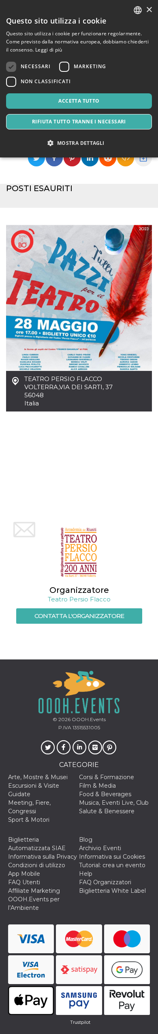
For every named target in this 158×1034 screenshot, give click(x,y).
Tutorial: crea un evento (112, 865)
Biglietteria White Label (112, 890)
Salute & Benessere (107, 811)
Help (85, 873)
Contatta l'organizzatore (79, 616)
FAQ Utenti (24, 882)
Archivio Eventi (100, 848)
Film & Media (97, 785)
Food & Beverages (105, 794)
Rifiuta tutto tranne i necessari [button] (79, 121)
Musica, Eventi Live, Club (114, 802)
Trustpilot (80, 1022)
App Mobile (24, 873)
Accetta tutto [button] (78, 100)
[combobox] (138, 10)
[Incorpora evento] (125, 157)
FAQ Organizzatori (105, 882)
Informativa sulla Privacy (42, 856)
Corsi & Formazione (106, 777)
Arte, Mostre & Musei (38, 777)
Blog (85, 839)
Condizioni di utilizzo (36, 865)
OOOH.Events (88, 719)
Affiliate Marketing (34, 890)
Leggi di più (48, 49)
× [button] (149, 10)
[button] (79, 143)
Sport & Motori (28, 819)
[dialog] (79, 78)
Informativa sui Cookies (112, 856)
